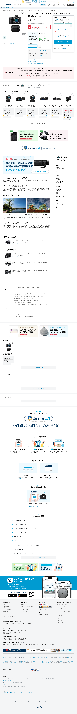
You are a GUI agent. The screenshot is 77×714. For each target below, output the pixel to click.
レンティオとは (6, 602)
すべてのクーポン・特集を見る (38, 388)
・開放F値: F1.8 (17, 312)
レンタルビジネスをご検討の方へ (64, 602)
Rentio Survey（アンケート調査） (64, 611)
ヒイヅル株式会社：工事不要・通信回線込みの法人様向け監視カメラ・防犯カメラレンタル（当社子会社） (22, 692)
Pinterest (42, 701)
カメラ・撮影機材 (17, 287)
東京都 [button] (56, 19)
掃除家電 (6, 661)
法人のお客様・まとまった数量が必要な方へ (12, 621)
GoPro (38, 657)
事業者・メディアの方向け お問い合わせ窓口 (13, 642)
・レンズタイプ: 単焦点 (18, 307)
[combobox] (22, 5)
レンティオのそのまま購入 (8, 609)
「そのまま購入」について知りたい (33, 506)
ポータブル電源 (42, 662)
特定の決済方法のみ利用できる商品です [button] (35, 63)
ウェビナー (60, 615)
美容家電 (25, 661)
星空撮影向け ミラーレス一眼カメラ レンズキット (26, 298)
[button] (22, 13)
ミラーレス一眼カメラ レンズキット (39, 287)
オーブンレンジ (36, 661)
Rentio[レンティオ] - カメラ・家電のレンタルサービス (13, 655)
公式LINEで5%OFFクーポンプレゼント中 (54, 701)
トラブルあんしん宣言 (25, 607)
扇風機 (61, 661)
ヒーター (64, 661)
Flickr (36, 701)
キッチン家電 (49, 661)
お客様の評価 (5, 611)
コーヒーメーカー (42, 661)
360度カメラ (42, 657)
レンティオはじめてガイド (8, 604)
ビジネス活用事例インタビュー (63, 622)
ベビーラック (17, 662)
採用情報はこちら (6, 680)
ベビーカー (12, 662)
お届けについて (6, 628)
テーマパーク (16, 296)
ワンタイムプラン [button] (43, 50)
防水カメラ (69, 657)
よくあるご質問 (24, 611)
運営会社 (4, 614)
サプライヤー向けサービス (62, 604)
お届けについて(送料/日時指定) (27, 606)
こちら (52, 73)
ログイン (43, 4)
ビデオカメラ (59, 657)
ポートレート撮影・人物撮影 (19, 304)
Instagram (31, 701)
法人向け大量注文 (70, 4)
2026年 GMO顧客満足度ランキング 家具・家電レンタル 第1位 (38, 421)
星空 (15, 298)
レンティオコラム (61, 617)
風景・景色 (16, 300)
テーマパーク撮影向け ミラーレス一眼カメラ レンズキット (32, 296)
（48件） (58, 115)
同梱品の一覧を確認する (32, 61)
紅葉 (15, 302)
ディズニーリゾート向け (18, 289)
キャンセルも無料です (63, 48)
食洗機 (33, 661)
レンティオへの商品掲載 (62, 606)
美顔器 (21, 661)
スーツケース (47, 662)
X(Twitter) (24, 701)
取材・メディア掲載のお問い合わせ (10, 616)
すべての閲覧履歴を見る (38, 367)
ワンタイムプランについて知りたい (46, 478)
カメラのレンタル (5, 657)
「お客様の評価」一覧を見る (38, 400)
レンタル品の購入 (24, 609)
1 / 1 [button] (25, 34)
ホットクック (29, 661)
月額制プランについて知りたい (24, 478)
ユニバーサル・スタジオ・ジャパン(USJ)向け (22, 293)
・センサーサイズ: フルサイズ (19, 314)
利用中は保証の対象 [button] (44, 57)
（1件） (46, 115)
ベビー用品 (22, 662)
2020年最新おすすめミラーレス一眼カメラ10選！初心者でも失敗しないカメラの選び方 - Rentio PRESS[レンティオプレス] (26, 276)
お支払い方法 (23, 604)
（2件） (10, 115)
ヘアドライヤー (16, 661)
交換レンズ (35, 657)
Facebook (18, 701)
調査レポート (60, 618)
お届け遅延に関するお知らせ (7, 7)
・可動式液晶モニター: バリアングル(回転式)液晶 (23, 316)
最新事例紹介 (60, 620)
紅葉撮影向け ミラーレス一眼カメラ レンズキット (26, 302)
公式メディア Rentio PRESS (8, 613)
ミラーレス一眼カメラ (26, 287)
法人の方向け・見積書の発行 (63, 45)
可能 (41, 55)
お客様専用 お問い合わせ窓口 (9, 636)
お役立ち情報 (59, 613)
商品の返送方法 (6, 606)
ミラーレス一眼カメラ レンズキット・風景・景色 (29, 300)
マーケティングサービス (61, 608)
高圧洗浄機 (67, 661)
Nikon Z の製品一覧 (10, 43)
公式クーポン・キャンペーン (8, 607)
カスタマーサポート (25, 602)
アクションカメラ (48, 657)
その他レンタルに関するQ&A (33, 59)
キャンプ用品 (37, 662)
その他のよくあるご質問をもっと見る (38, 557)
